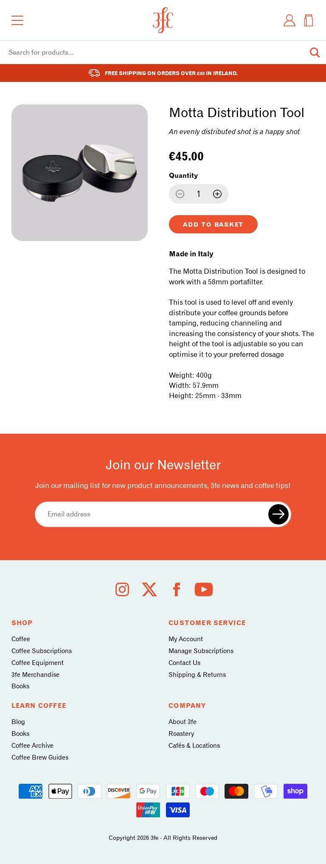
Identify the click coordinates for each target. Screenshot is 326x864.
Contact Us (184, 663)
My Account (186, 639)
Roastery (181, 734)
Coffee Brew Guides (39, 757)
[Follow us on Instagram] (122, 589)
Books (20, 686)
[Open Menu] (17, 20)
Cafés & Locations (194, 745)
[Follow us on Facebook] (176, 589)
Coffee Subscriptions (41, 651)
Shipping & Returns (197, 675)
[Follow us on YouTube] (204, 589)
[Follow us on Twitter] (149, 589)
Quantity (183, 175)
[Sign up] (278, 514)
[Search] (315, 52)
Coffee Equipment (37, 663)
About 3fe (183, 722)
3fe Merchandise (35, 675)
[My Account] (289, 20)
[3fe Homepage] (163, 20)
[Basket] (309, 20)
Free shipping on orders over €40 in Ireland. (171, 73)
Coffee (20, 639)
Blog (18, 722)
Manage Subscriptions (201, 651)
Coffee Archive (32, 745)
